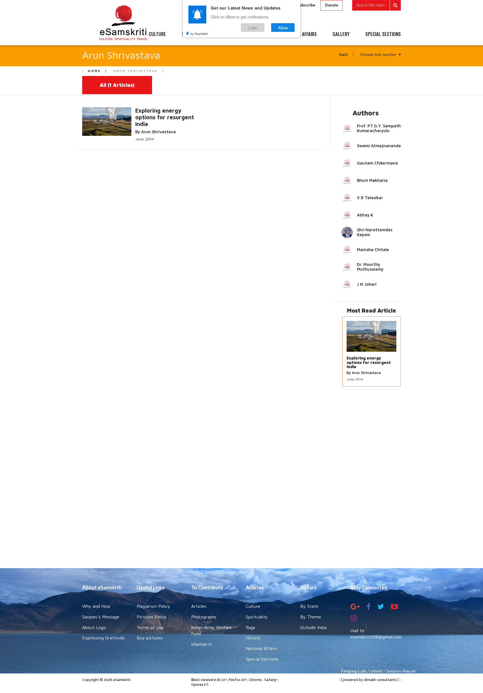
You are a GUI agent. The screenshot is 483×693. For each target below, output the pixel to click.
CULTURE (157, 34)
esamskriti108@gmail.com (376, 636)
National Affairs (261, 648)
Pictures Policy (152, 616)
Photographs (203, 616)
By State (309, 606)
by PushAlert (199, 33)
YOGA (229, 34)
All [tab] (117, 85)
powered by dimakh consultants (369, 680)
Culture (253, 606)
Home (94, 71)
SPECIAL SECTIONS (383, 34)
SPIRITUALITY (195, 34)
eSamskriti (201, 644)
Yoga (250, 627)
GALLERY (341, 34)
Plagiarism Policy (153, 606)
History (253, 637)
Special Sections (262, 658)
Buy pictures (149, 637)
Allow (283, 27)
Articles (198, 606)
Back (343, 54)
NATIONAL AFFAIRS (299, 34)
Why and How (96, 606)
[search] (376, 5)
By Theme (310, 616)
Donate (331, 5)
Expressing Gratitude (103, 637)
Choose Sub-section (378, 54)
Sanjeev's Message (100, 616)
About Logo (94, 627)
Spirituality (257, 616)
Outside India (313, 627)
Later (252, 27)
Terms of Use (150, 627)
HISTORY (258, 34)
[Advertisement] (241, 480)
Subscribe (306, 5)
